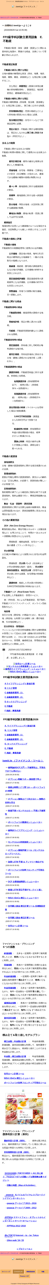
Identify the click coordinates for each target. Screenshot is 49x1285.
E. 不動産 (9, 748)
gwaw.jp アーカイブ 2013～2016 (21, 1203)
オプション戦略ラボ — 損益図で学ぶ (24, 779)
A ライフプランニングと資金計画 (20, 684)
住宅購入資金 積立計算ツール (21, 918)
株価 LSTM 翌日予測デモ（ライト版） (25, 890)
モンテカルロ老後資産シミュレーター (25, 842)
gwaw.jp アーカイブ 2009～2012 (21, 1208)
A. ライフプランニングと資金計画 (20, 726)
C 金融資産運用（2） (14, 697)
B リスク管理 (11, 688)
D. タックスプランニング (16, 744)
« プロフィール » (24, 1249)
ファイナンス (18, 1271)
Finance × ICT (24, 1276)
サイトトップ (6, 1271)
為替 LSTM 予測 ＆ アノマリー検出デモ (26, 862)
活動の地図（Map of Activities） (21, 1185)
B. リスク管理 (11, 730)
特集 (43, 1271)
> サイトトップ (4, 17)
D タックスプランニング (16, 702)
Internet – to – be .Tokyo (27, 1235)
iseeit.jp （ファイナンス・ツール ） (23, 760)
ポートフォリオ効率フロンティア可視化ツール (25, 1083)
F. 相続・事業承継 (13, 753)
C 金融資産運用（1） (14, 693)
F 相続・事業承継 (12, 711)
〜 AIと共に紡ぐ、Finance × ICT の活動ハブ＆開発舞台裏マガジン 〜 (24, 1176)
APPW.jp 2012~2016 (16, 1226)
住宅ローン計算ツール (18, 926)
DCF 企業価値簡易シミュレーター (23, 882)
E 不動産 (9, 706)
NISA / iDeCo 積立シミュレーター (23, 898)
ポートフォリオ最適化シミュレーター (25, 822)
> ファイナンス (13, 17)
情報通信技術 (31, 1271)
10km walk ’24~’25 (15, 1240)
